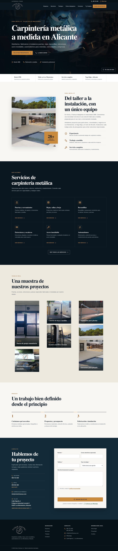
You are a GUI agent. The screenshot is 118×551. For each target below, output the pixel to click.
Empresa (45, 6)
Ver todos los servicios (58, 252)
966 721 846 (95, 1)
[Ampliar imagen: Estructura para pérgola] (91, 348)
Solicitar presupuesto (21, 52)
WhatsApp (104, 1)
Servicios (53, 6)
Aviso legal (94, 528)
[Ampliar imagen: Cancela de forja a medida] (59, 312)
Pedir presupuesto (99, 6)
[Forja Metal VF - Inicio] (18, 6)
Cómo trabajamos (70, 6)
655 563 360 (15, 485)
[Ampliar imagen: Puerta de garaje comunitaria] (27, 323)
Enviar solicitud (81, 499)
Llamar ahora (42, 52)
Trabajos (60, 6)
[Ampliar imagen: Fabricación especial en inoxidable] (27, 360)
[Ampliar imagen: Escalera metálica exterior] (59, 336)
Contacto (80, 6)
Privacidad (93, 531)
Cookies (93, 534)
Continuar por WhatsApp (91, 503)
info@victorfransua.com (19, 494)
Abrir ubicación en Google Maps (21, 508)
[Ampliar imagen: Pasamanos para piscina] (91, 312)
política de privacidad (74, 488)
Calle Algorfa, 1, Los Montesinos (74, 538)
